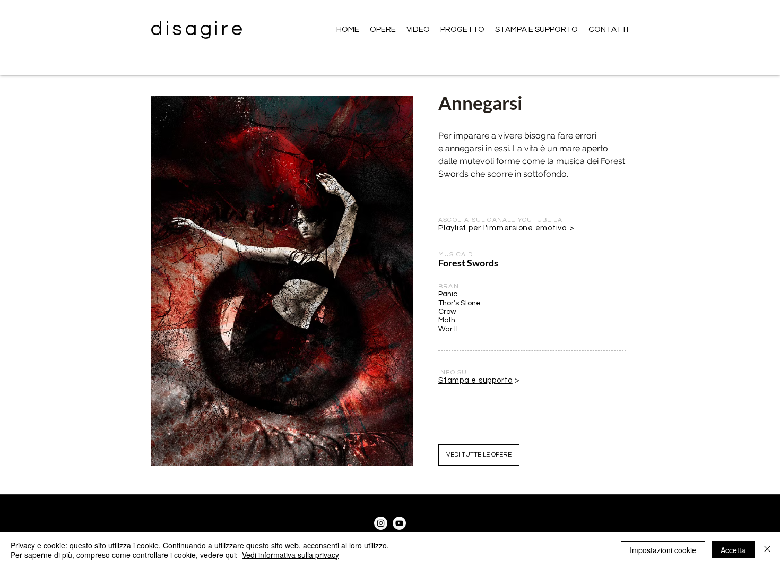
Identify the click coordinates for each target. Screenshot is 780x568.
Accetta (733, 550)
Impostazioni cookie (663, 550)
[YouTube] (399, 523)
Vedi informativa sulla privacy (290, 554)
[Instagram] (380, 523)
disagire (198, 29)
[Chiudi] (767, 550)
